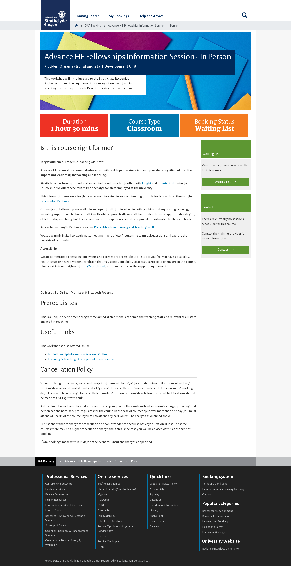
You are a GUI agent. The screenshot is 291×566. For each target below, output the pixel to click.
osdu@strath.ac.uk (93, 266)
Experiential (166, 183)
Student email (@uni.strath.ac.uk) (117, 489)
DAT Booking (45, 461)
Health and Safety (212, 526)
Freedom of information (164, 505)
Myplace (103, 494)
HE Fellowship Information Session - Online (77, 354)
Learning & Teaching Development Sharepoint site (82, 359)
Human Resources (55, 499)
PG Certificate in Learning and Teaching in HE (124, 227)
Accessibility (157, 489)
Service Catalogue (108, 541)
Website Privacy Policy (163, 483)
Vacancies (155, 499)
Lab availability (106, 515)
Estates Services (55, 489)
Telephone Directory (110, 521)
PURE (101, 505)
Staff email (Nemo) (109, 483)
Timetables (104, 510)
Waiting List (223, 181)
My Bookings (119, 16)
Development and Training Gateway (223, 489)
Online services (113, 476)
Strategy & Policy (55, 525)
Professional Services (66, 476)
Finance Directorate (57, 494)
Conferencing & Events (58, 483)
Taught (147, 183)
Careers (154, 526)
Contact (223, 249)
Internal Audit (53, 510)
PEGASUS (104, 499)
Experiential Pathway (54, 201)
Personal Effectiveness (215, 516)
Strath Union (157, 521)
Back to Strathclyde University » (221, 548)
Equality (154, 494)
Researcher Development (217, 510)
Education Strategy (213, 532)
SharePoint (156, 515)
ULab (101, 546)
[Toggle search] (244, 15)
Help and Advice (151, 16)
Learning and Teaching (215, 521)
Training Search (87, 16)
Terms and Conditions (214, 483)
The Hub (102, 536)
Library (154, 510)
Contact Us (208, 494)
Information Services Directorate (64, 505)
